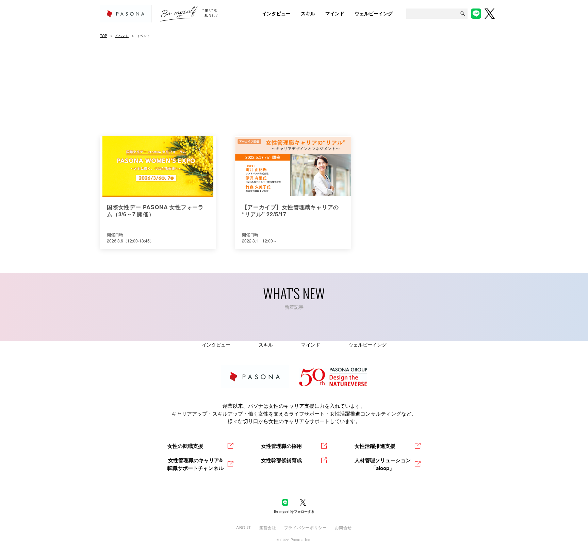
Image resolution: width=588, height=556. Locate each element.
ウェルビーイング (367, 344)
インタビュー (216, 344)
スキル (266, 344)
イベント (122, 35)
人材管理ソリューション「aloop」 (383, 464)
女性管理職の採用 (281, 446)
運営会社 (267, 527)
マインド (310, 344)
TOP (103, 35)
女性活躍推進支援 (375, 446)
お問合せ (343, 527)
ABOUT (243, 527)
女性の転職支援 (185, 446)
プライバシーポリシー (305, 527)
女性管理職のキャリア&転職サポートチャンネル (195, 464)
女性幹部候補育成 (281, 460)
